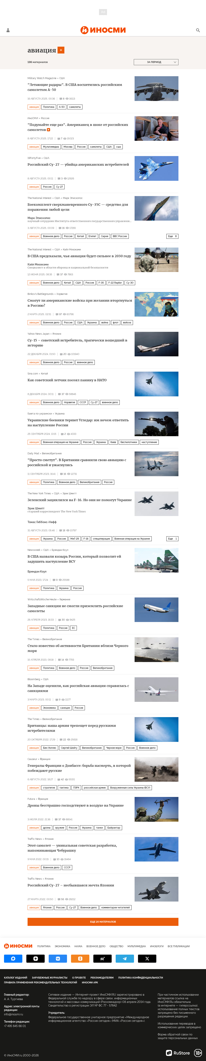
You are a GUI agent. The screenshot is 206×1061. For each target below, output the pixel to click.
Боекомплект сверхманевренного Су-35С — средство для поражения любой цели (78, 207)
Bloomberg (34, 679)
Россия (45, 118)
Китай (80, 236)
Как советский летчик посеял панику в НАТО (67, 380)
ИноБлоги (157, 946)
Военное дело (51, 236)
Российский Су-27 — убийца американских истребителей (78, 164)
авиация (42, 50)
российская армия (95, 787)
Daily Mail (33, 453)
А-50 (62, 107)
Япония (57, 333)
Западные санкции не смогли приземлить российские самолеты (75, 608)
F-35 (101, 282)
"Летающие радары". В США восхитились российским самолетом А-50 (75, 87)
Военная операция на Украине (60, 442)
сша (118, 146)
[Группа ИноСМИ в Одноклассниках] (80, 959)
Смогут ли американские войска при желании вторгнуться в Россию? (80, 302)
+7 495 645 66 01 (15, 1026)
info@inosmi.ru (13, 1014)
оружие (59, 827)
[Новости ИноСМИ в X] (147, 959)
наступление (149, 442)
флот (115, 322)
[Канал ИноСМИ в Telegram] (125, 959)
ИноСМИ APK (90, 982)
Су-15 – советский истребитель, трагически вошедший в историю (77, 342)
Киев (113, 442)
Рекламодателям (102, 977)
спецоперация (101, 538)
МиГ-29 (74, 538)
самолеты (75, 107)
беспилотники (129, 442)
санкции (65, 707)
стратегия (49, 787)
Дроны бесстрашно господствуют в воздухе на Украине (76, 805)
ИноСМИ (33, 118)
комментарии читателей (115, 907)
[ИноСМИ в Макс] (13, 959)
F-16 (85, 538)
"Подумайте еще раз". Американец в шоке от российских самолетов (78, 127)
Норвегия (69, 402)
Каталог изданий (15, 977)
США (62, 78)
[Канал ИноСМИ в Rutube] (102, 959)
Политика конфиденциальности (140, 977)
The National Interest (40, 198)
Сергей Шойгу (69, 747)
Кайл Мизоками (72, 249)
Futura (31, 799)
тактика (64, 787)
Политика (48, 107)
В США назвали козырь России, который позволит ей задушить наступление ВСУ (74, 558)
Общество (116, 946)
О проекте (79, 977)
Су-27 (59, 186)
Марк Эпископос (73, 198)
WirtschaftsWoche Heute (42, 599)
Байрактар (113, 827)
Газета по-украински (40, 413)
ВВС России (120, 236)
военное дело (85, 362)
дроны (46, 827)
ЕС (73, 628)
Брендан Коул (60, 550)
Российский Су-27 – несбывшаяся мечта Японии (71, 885)
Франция (45, 759)
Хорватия (62, 294)
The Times (33, 639)
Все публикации (179, 946)
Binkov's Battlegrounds (41, 294)
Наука (78, 946)
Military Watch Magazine (42, 78)
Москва (68, 146)
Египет (92, 236)
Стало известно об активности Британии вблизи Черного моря (78, 648)
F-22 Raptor (115, 282)
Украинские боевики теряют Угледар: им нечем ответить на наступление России (78, 422)
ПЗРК (76, 787)
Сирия (104, 236)
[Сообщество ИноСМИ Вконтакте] (58, 959)
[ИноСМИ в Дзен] (35, 959)
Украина (92, 322)
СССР (83, 402)
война (104, 322)
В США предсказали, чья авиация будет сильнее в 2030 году (79, 256)
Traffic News (35, 839)
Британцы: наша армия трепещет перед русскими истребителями (72, 728)
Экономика (49, 707)
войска (127, 322)
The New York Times (39, 493)
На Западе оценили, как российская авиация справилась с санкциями (78, 688)
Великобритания (52, 453)
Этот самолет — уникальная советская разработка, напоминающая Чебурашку (72, 847)
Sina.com (33, 373)
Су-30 (129, 282)
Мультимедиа (51, 146)
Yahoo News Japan (38, 333)
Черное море (114, 747)
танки (99, 827)
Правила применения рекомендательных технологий (40, 982)
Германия (65, 599)
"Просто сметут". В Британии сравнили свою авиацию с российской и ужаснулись (77, 462)
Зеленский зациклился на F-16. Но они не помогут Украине (80, 500)
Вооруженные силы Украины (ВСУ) (130, 787)
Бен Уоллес (49, 747)
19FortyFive (34, 158)
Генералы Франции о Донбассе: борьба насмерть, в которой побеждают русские (79, 768)
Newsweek (34, 550)
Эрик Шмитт (70, 493)
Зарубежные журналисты (49, 977)
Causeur (32, 759)
